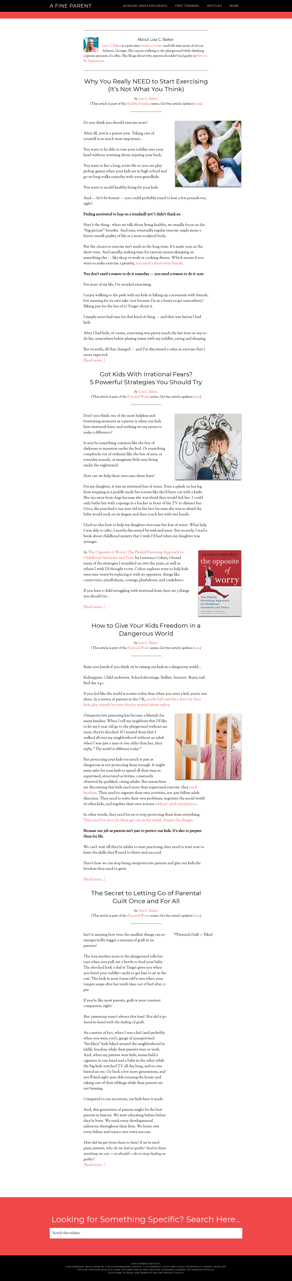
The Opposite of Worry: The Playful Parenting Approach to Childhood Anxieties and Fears (133, 555)
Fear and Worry (139, 397)
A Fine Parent (71, 6)
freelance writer (152, 45)
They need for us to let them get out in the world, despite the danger (137, 820)
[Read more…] (94, 360)
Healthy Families (139, 103)
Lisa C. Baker (111, 45)
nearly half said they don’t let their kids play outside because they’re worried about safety (142, 702)
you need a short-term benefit (159, 263)
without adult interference (176, 804)
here (197, 103)
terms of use (148, 1272)
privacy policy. (174, 1272)
